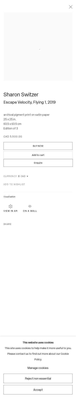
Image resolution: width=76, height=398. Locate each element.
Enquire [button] (38, 162)
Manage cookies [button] (38, 368)
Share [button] (7, 224)
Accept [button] (38, 389)
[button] (14, 184)
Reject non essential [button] (38, 378)
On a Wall (30, 210)
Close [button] (69, 8)
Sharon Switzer (21, 94)
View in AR (10, 211)
